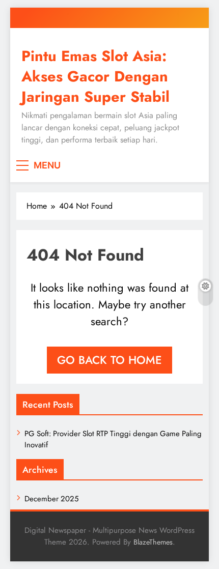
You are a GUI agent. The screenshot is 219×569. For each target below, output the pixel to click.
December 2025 (51, 498)
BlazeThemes (153, 542)
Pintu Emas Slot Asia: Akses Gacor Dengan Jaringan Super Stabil (95, 76)
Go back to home (109, 360)
